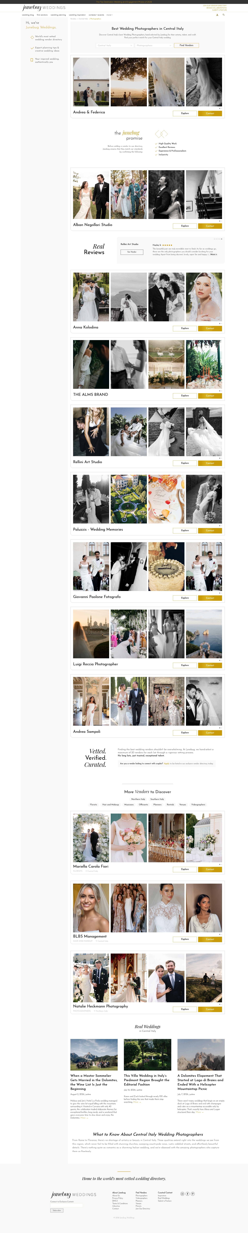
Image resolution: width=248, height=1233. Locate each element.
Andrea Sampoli (86, 732)
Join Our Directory (143, 1209)
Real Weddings (164, 1198)
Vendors (73, 19)
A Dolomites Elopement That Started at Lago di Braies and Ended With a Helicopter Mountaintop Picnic (200, 1082)
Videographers (198, 805)
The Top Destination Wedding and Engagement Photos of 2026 (124, 2)
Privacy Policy (117, 1198)
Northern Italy (138, 799)
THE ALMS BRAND (90, 395)
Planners (157, 805)
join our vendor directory (215, 6)
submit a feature (219, 10)
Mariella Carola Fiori (90, 867)
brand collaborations (217, 8)
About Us (116, 1196)
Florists (93, 805)
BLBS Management (90, 937)
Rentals (170, 805)
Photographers (141, 1196)
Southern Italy (157, 799)
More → (84, 1118)
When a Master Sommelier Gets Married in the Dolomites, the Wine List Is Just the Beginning (93, 1082)
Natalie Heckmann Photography (100, 1006)
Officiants (143, 805)
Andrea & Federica (89, 112)
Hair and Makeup (110, 805)
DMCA (115, 1201)
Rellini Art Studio (87, 462)
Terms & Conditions (120, 1204)
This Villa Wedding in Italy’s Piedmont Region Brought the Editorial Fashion (146, 1080)
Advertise (116, 1206)
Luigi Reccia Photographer (95, 664)
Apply (166, 764)
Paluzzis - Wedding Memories (98, 530)
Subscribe (57, 1211)
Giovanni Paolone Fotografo (97, 597)
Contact (210, 113)
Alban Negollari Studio (92, 225)
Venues (182, 805)
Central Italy (83, 19)
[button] (219, 108)
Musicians (129, 805)
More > (214, 255)
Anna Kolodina (85, 327)
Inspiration (162, 1196)
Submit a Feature (164, 1201)
